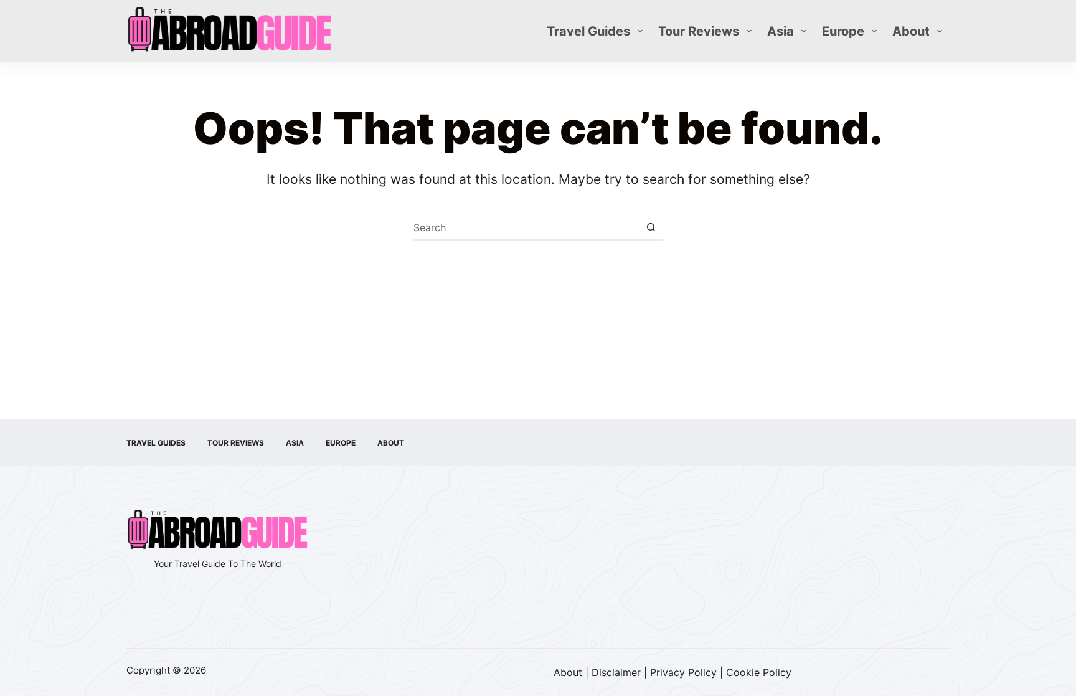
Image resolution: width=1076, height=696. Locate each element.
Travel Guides (588, 31)
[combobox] (526, 227)
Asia (780, 31)
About (911, 31)
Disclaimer (616, 672)
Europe (843, 31)
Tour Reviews (698, 31)
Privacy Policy (683, 672)
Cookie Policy (758, 672)
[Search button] (651, 227)
